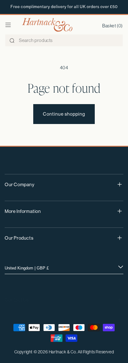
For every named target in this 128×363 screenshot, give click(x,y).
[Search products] (12, 40)
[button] (8, 25)
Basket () (112, 25)
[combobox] (64, 40)
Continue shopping (64, 114)
